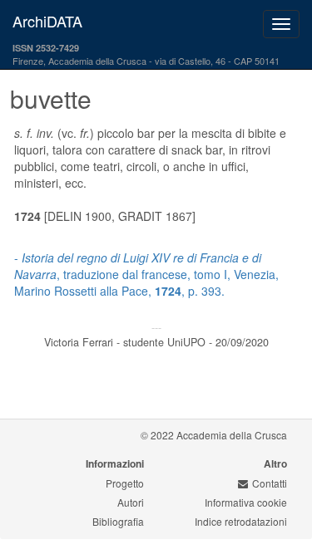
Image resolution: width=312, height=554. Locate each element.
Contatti (269, 483)
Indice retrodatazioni (241, 521)
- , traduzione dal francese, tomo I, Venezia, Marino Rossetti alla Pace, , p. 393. (146, 274)
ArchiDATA (47, 21)
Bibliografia (118, 521)
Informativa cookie (246, 502)
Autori (130, 502)
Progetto (125, 483)
